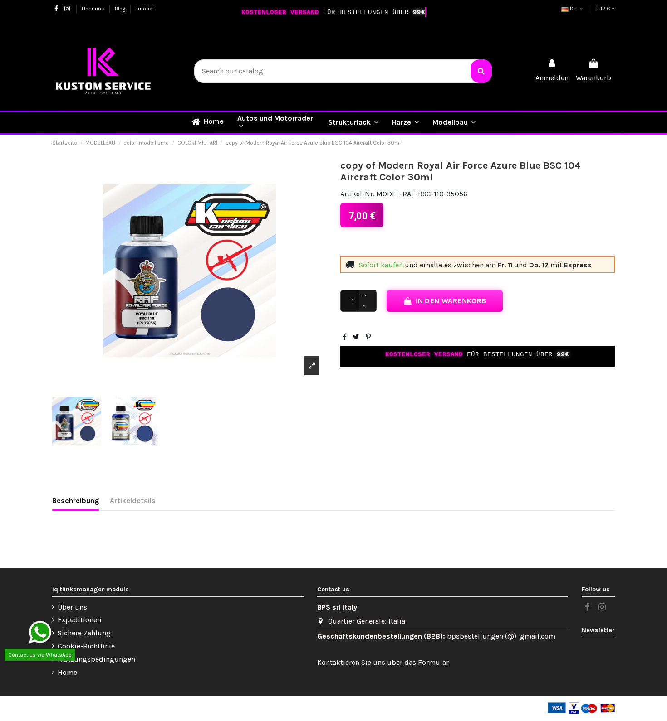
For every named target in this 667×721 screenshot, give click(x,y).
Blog (121, 8)
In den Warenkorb (451, 300)
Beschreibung (75, 500)
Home (67, 672)
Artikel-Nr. (357, 193)
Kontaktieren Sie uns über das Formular (383, 662)
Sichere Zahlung (84, 633)
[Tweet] (356, 337)
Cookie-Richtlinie (86, 646)
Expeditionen (79, 619)
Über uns (94, 8)
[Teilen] (345, 337)
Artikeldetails (133, 500)
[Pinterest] (368, 337)
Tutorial (145, 8)
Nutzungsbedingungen (96, 659)
